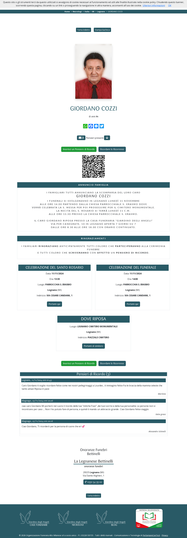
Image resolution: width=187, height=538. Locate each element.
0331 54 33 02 (94, 482)
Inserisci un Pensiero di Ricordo (79, 149)
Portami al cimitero (93, 346)
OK (169, 5)
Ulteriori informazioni (154, 5)
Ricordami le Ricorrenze (112, 149)
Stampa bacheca (102, 30)
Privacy (165, 535)
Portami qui (54, 304)
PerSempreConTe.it (151, 535)
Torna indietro (83, 30)
